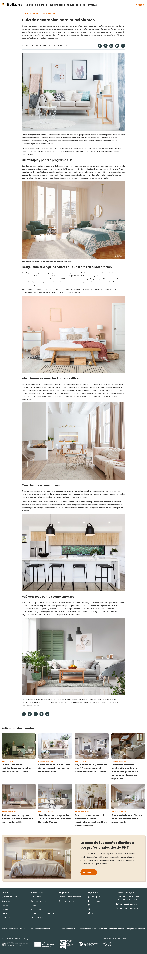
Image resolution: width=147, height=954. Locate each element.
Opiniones (6, 901)
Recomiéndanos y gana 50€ (42, 913)
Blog (82, 5)
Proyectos (72, 5)
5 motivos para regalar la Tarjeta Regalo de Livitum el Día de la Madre (54, 819)
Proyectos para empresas (70, 897)
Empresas (92, 5)
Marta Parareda (42, 46)
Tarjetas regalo (37, 909)
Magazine (34, 13)
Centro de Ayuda (38, 917)
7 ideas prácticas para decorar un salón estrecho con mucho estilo (17, 819)
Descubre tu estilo (55, 5)
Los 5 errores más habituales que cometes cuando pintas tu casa (16, 768)
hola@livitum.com (128, 904)
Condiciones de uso (68, 928)
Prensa (4, 913)
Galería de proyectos (39, 901)
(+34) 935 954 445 (129, 908)
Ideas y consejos (47, 13)
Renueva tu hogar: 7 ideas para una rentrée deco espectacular (126, 819)
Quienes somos (8, 909)
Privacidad (103, 928)
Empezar (87, 872)
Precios (5, 905)
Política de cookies (116, 928)
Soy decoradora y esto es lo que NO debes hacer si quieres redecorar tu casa (91, 768)
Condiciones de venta (87, 928)
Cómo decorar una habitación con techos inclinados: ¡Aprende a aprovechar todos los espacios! (124, 771)
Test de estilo (36, 897)
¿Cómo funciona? (35, 5)
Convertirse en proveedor (69, 901)
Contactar (6, 917)
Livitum (25, 13)
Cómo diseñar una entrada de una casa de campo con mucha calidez (54, 768)
